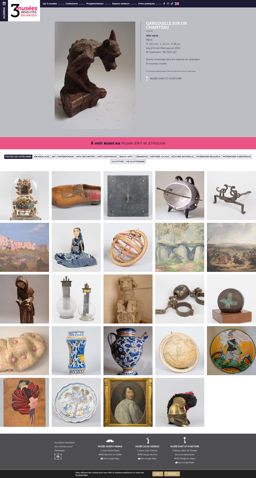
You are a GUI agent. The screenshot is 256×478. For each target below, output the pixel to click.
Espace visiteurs (121, 3)
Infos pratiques (146, 3)
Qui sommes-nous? (64, 447)
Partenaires (60, 450)
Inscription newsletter (65, 443)
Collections (71, 3)
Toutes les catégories (18, 157)
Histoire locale (159, 157)
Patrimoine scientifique (237, 157)
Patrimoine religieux (208, 157)
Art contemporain (63, 157)
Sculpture (117, 161)
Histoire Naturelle (182, 157)
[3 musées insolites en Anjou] (24, 10)
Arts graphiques (107, 157)
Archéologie (41, 157)
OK (157, 474)
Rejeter (172, 474)
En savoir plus (82, 475)
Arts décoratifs (85, 157)
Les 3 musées (50, 3)
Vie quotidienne (135, 161)
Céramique (141, 157)
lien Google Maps (111, 458)
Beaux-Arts (126, 157)
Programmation (95, 3)
